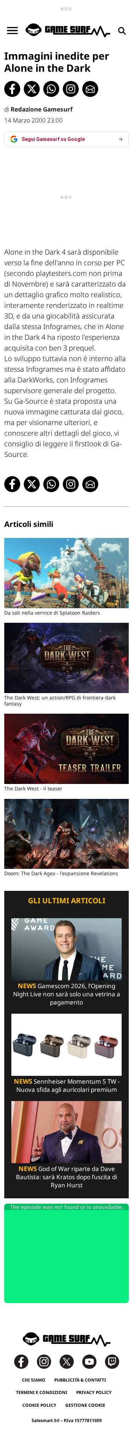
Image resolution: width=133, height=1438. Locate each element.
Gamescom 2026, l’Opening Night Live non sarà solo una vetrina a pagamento (66, 994)
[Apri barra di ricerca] (122, 30)
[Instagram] (47, 1361)
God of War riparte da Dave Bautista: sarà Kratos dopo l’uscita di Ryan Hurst (66, 1177)
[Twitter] (70, 1361)
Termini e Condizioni (41, 1392)
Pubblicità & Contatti (80, 1380)
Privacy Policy (94, 1392)
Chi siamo (33, 1380)
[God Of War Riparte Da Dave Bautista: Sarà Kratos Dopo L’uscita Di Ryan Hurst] (66, 1131)
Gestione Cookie (85, 1405)
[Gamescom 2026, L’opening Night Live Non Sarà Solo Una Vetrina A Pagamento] (66, 949)
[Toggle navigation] (12, 30)
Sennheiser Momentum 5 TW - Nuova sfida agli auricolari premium (67, 1085)
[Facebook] (24, 1361)
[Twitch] (112, 1361)
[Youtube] (93, 1361)
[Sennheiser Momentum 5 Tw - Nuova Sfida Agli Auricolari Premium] (66, 1044)
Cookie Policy (39, 1405)
